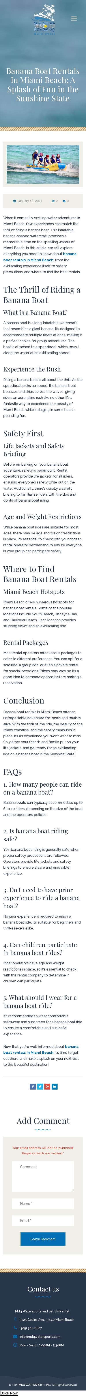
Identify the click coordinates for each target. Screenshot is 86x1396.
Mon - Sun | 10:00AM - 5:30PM (42, 1345)
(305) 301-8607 (31, 1328)
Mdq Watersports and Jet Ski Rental (42, 1311)
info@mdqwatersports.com (40, 1336)
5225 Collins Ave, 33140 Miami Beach (47, 1319)
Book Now (9, 1393)
